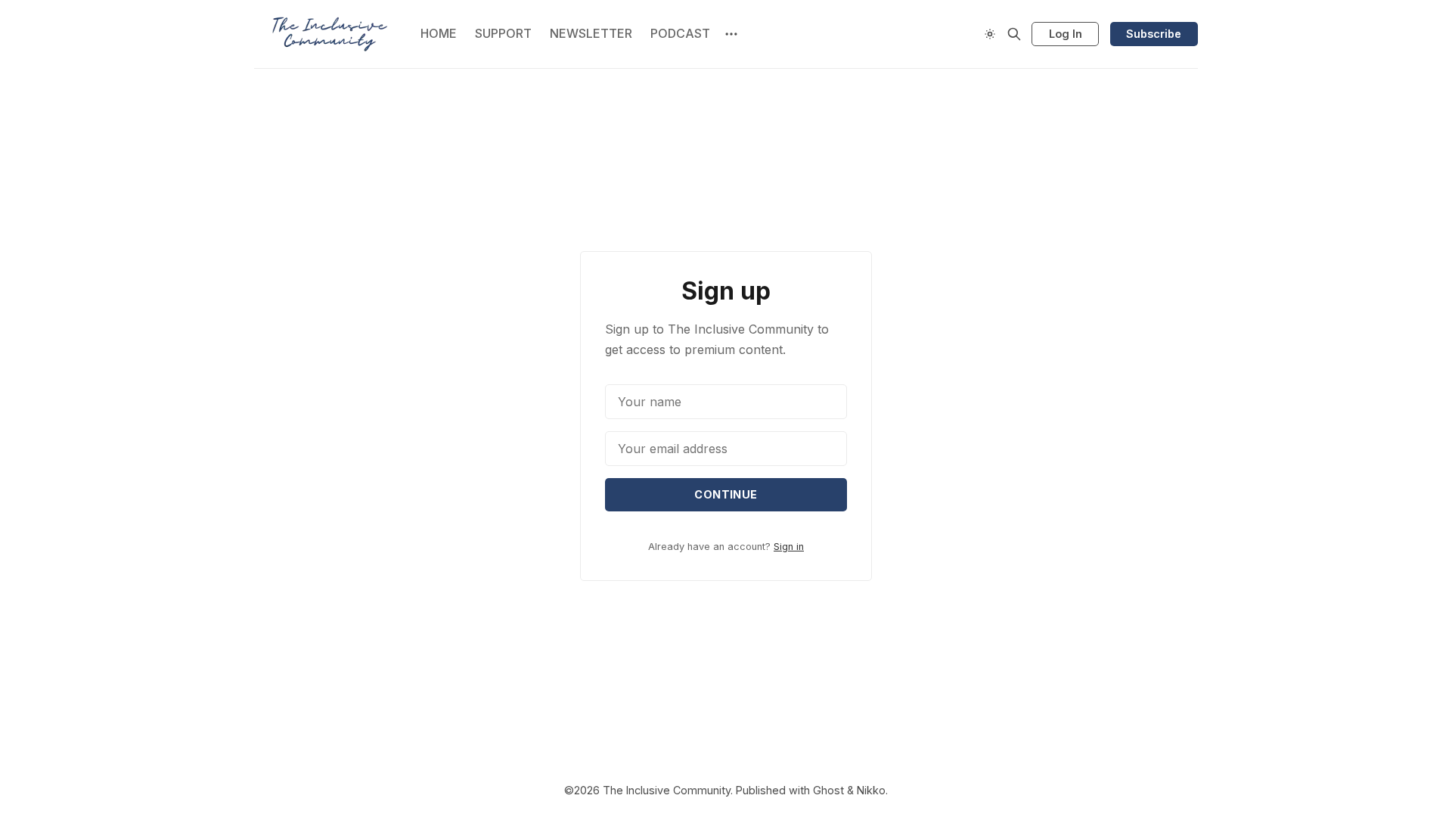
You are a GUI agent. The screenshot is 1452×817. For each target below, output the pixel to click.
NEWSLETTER (591, 33)
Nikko (871, 790)
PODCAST (680, 33)
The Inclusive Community (667, 790)
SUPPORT (503, 33)
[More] (731, 34)
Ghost (828, 790)
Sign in (789, 546)
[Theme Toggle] (990, 34)
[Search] (1014, 34)
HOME (438, 33)
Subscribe (1153, 33)
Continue (725, 494)
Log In (1065, 33)
